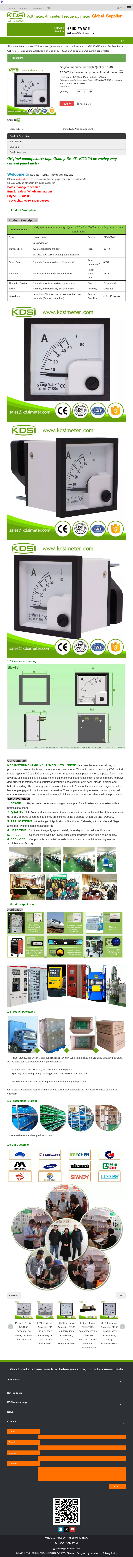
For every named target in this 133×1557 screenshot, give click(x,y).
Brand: (65, 129)
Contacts (37, 8)
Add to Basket (86, 104)
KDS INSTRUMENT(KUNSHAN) (51, 175)
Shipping (14, 147)
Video (12, 8)
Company (24, 8)
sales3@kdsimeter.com (83, 33)
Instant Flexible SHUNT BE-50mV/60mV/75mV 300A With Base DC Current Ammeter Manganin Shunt (88, 1335)
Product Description (20, 136)
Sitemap (71, 1553)
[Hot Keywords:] (123, 41)
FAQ (47, 8)
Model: (13, 129)
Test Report (16, 141)
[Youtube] (72, 1529)
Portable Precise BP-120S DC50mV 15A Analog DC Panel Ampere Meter (23, 1331)
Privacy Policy (110, 1553)
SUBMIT (118, 1486)
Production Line (18, 152)
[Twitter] (66, 1529)
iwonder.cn (95, 1553)
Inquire (67, 103)
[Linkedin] (60, 1529)
